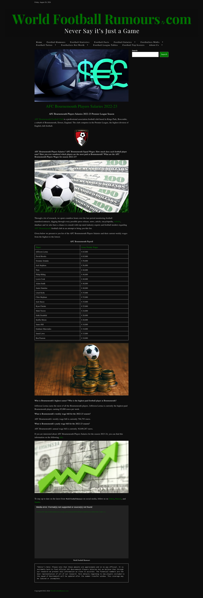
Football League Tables (105, 45)
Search (134, 50)
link (61, 437)
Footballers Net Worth (73, 45)
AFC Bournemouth (43, 228)
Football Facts (101, 42)
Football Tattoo (44, 45)
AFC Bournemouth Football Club (49, 119)
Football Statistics (80, 42)
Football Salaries (123, 42)
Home (39, 42)
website (117, 221)
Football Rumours (56, 42)
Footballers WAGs (150, 42)
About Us (154, 45)
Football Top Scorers (134, 45)
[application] (82, 531)
